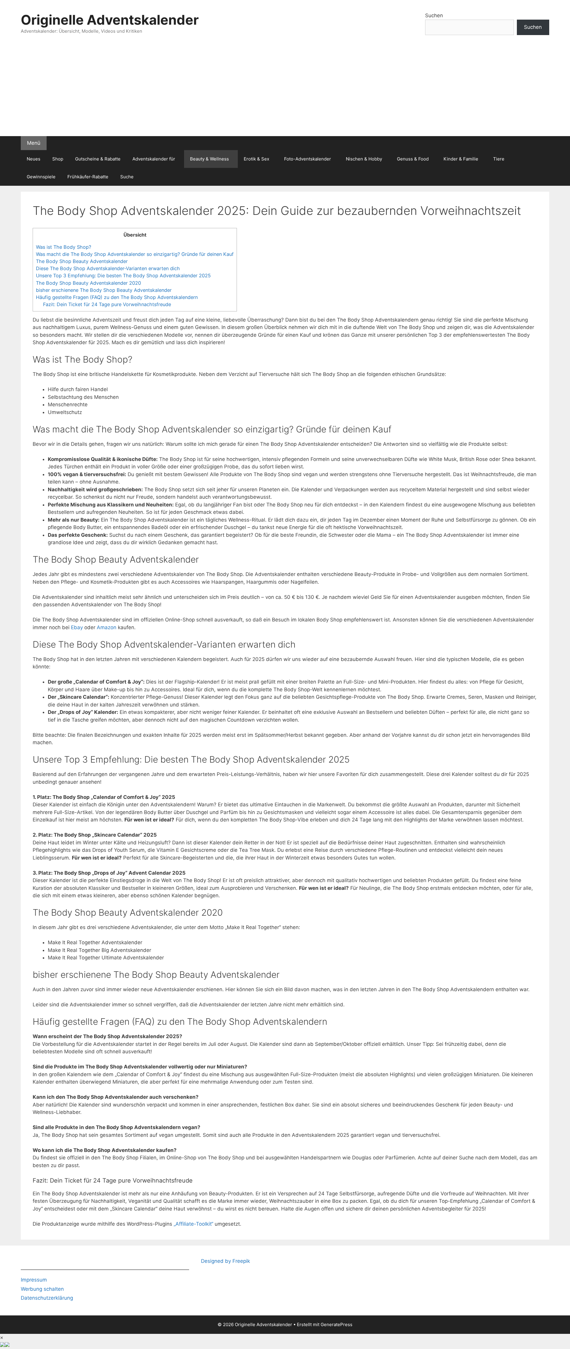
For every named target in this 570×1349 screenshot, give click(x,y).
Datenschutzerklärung (47, 1298)
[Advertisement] (285, 91)
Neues (33, 159)
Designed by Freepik (225, 1261)
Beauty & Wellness (209, 159)
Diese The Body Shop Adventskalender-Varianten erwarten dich (108, 268)
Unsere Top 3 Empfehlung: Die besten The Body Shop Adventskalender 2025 (123, 275)
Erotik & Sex (256, 159)
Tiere (498, 159)
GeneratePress (336, 1324)
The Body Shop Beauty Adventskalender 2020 (88, 283)
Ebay (77, 627)
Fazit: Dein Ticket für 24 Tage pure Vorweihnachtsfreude (107, 304)
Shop (57, 159)
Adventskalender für (153, 159)
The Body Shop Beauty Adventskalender (82, 261)
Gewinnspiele (41, 177)
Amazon (106, 627)
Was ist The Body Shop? (63, 247)
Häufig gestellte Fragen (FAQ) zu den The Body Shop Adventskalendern (117, 297)
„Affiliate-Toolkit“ (193, 1224)
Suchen (434, 15)
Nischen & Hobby (364, 159)
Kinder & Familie (461, 159)
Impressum (34, 1280)
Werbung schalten (42, 1289)
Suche (127, 177)
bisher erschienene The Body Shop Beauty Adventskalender (104, 290)
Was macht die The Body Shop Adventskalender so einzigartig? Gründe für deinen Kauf (135, 254)
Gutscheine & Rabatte (98, 159)
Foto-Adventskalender (307, 159)
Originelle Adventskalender (110, 20)
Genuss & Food (413, 159)
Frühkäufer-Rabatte (87, 177)
